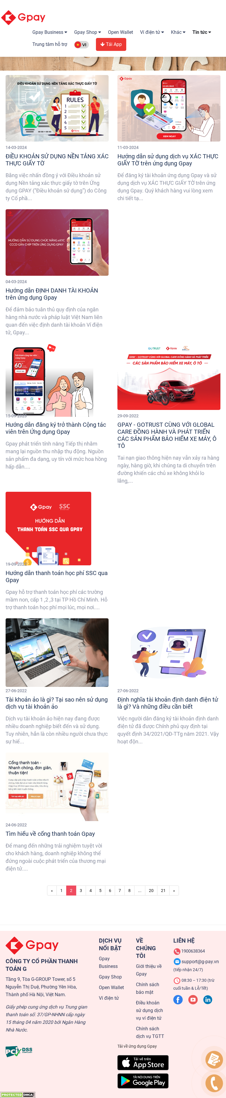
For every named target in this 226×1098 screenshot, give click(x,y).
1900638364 (193, 951)
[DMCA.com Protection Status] (17, 1094)
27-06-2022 (16, 690)
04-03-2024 (16, 281)
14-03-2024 (16, 147)
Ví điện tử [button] (150, 32)
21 (163, 890)
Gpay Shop (110, 977)
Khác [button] (177, 32)
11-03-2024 (128, 147)
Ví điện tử (109, 998)
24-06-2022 (16, 825)
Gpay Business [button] (48, 32)
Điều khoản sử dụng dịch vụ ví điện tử (149, 1010)
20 (151, 890)
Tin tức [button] (200, 32)
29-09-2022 (128, 415)
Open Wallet (120, 32)
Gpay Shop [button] (86, 32)
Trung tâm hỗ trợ (49, 44)
